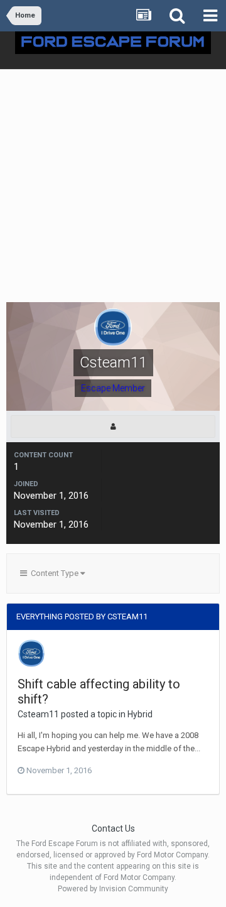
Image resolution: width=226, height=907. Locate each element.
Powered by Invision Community (113, 888)
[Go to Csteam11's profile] (31, 653)
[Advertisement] (113, 189)
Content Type (53, 573)
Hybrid (140, 714)
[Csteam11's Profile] (113, 426)
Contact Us (113, 828)
